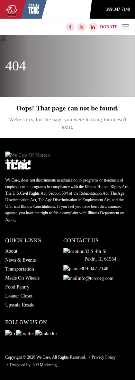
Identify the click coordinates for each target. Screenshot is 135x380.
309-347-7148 (118, 9)
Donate (109, 27)
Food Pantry (17, 287)
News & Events (20, 260)
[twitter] (81, 27)
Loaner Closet (19, 296)
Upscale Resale (19, 305)
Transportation (19, 269)
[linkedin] (93, 27)
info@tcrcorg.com (96, 278)
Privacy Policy (104, 357)
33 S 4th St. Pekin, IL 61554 (100, 255)
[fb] (70, 27)
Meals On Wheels (22, 278)
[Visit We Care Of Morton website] (33, 12)
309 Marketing (45, 364)
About (11, 251)
